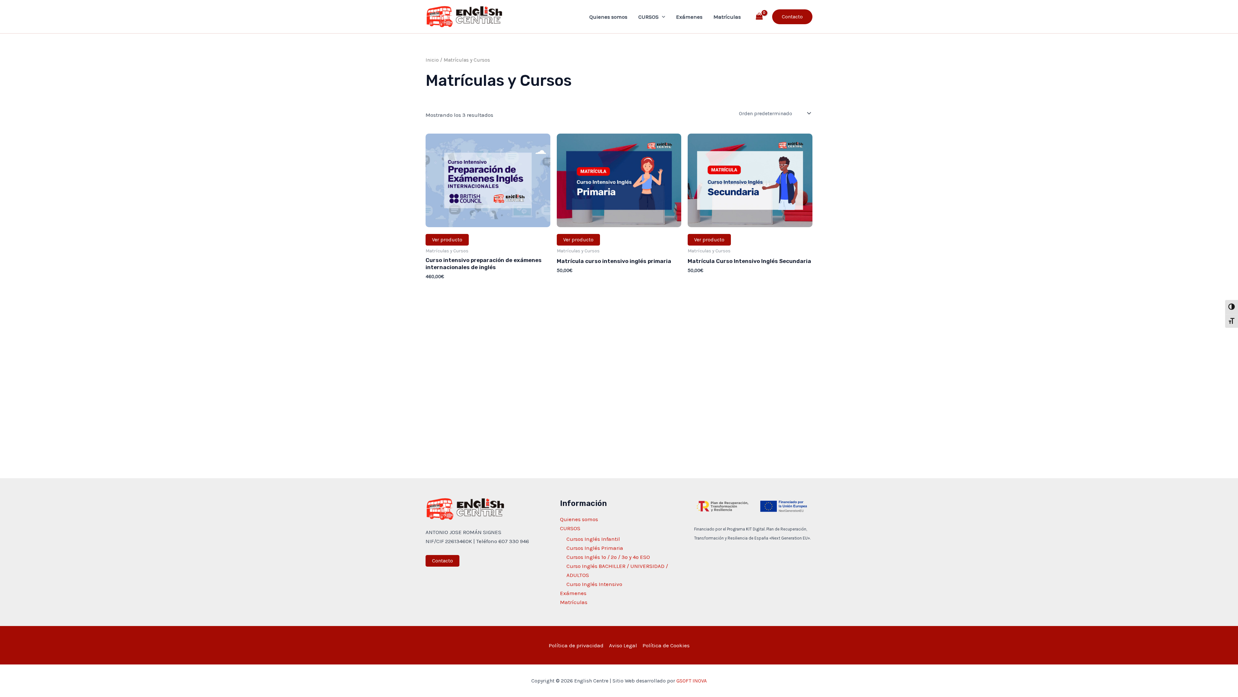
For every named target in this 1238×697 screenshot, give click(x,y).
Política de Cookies (666, 645)
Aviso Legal (623, 645)
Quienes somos (608, 17)
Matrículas (727, 17)
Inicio (432, 60)
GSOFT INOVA (691, 681)
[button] (662, 17)
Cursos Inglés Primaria (594, 548)
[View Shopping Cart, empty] (759, 16)
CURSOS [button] (648, 17)
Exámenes (689, 17)
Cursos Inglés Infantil (593, 539)
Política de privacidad (576, 645)
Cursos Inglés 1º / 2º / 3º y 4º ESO (608, 557)
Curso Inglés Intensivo (594, 584)
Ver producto (447, 240)
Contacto (442, 561)
